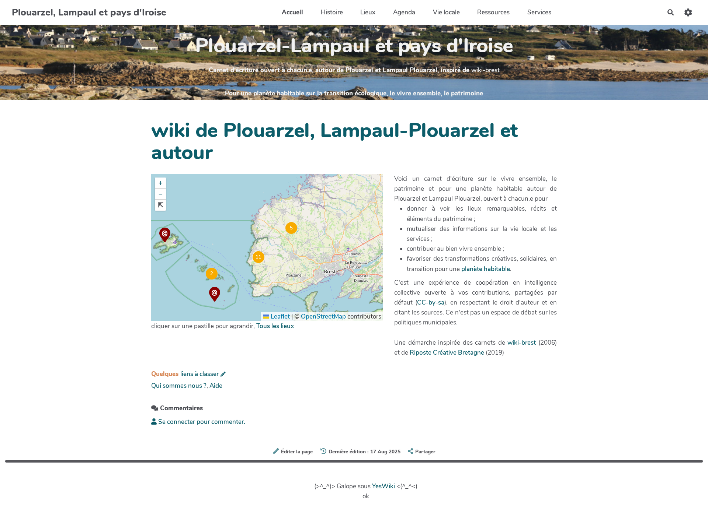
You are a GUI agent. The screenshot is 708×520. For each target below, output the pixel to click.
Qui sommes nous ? (178, 386)
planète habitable (485, 269)
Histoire (332, 12)
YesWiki (383, 486)
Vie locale (446, 12)
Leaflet (279, 316)
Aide (215, 386)
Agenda (404, 12)
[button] (164, 236)
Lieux (367, 12)
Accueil (292, 12)
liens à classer (199, 374)
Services (539, 12)
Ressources (493, 12)
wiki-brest (485, 70)
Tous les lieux (275, 326)
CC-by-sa (430, 302)
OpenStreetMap (323, 316)
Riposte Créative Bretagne (447, 352)
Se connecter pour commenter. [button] (201, 422)
